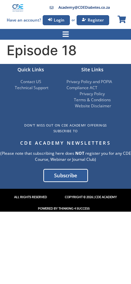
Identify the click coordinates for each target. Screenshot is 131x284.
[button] (30, 197)
